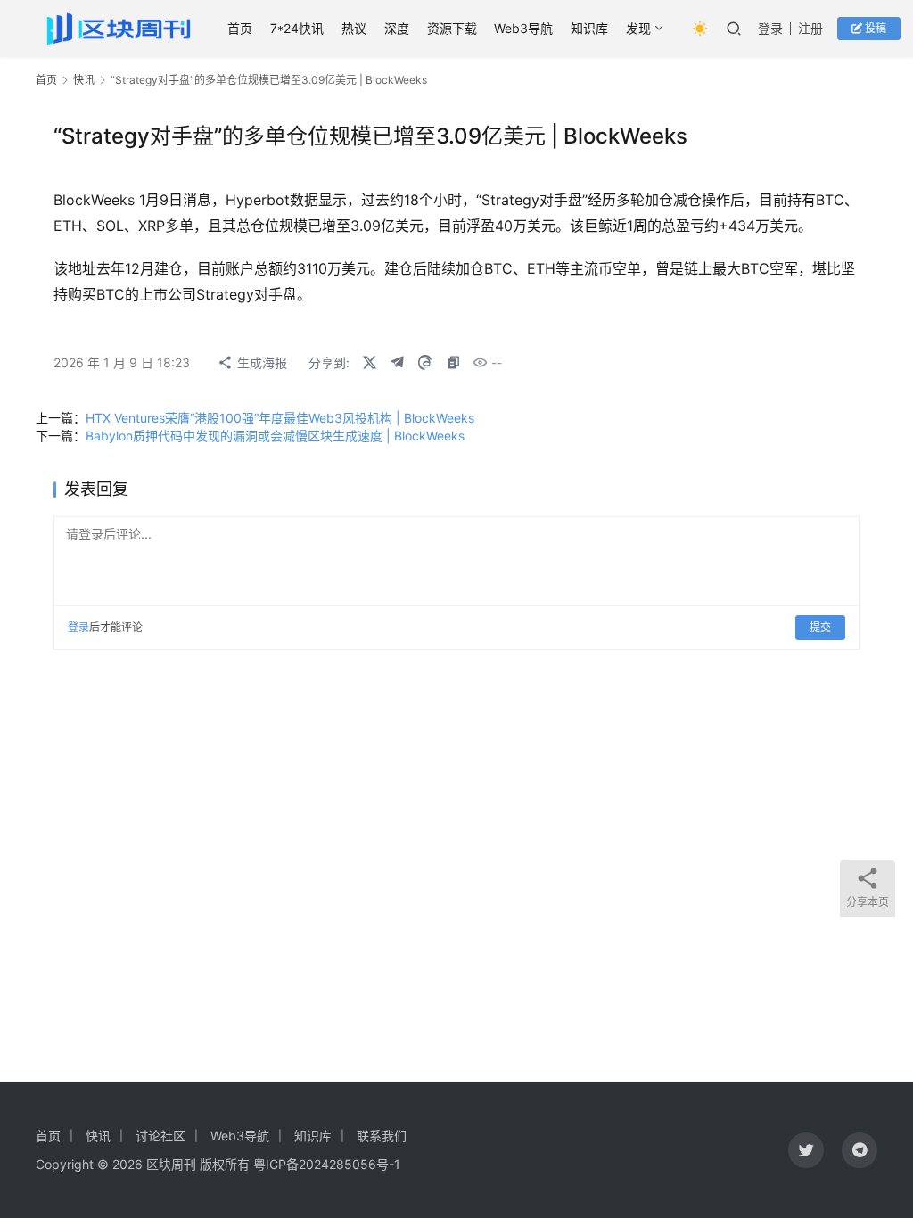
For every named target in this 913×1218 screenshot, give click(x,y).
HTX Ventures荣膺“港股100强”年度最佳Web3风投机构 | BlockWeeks (280, 417)
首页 (239, 28)
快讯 (84, 79)
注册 (810, 28)
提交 (820, 627)
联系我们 (382, 1135)
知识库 (589, 28)
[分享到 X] (369, 363)
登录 (770, 28)
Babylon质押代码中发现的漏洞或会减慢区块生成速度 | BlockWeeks (275, 435)
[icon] (806, 1150)
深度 (396, 28)
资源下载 (452, 28)
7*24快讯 (297, 28)
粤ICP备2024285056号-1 (326, 1164)
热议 (353, 28)
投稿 (874, 28)
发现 (638, 28)
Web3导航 (523, 28)
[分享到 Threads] (424, 363)
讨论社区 (160, 1135)
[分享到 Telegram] (396, 363)
